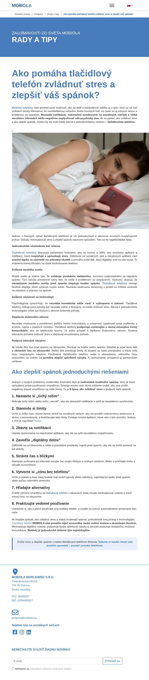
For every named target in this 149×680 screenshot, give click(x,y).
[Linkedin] (29, 632)
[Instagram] (22, 632)
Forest (37, 420)
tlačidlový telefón (57, 492)
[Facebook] (15, 632)
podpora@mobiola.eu (24, 617)
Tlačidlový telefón (22, 523)
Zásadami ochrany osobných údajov (51, 668)
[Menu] (112, 5)
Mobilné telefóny (22, 107)
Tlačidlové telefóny (114, 283)
